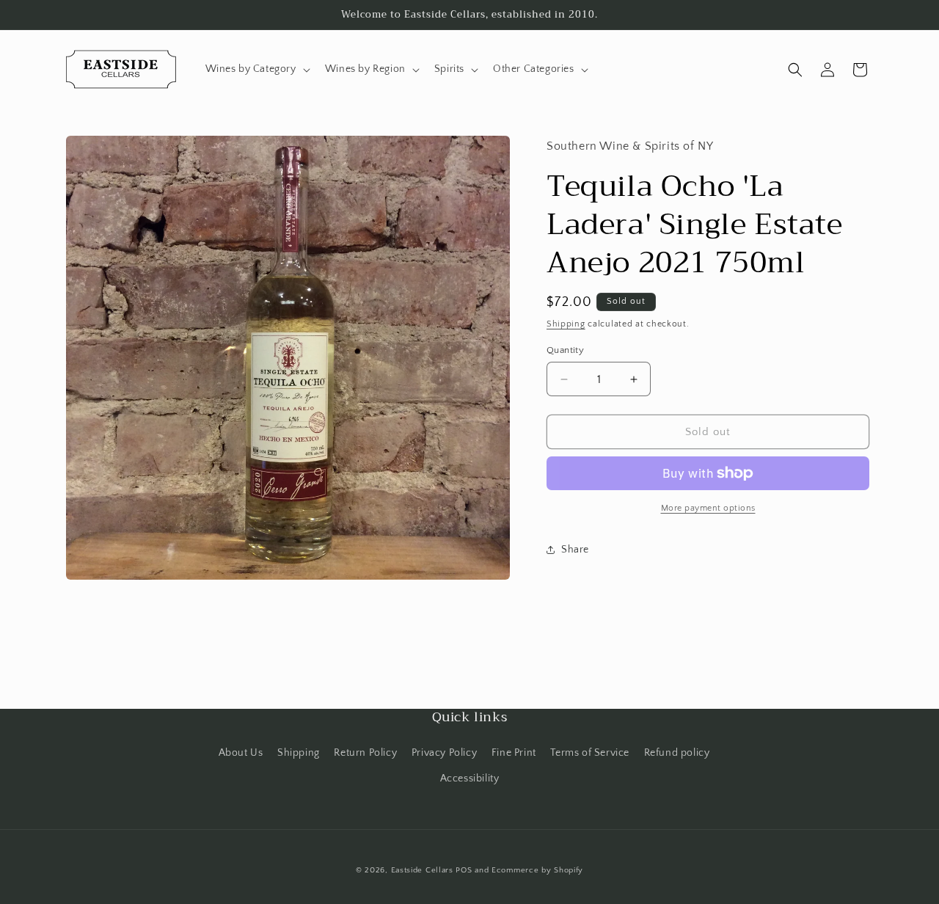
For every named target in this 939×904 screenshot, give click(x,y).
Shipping (566, 324)
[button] (256, 69)
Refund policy (677, 753)
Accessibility (470, 778)
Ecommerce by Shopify (537, 870)
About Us (241, 753)
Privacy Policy (444, 753)
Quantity (565, 350)
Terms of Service (589, 753)
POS (464, 870)
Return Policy (365, 753)
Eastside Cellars (422, 870)
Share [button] (575, 549)
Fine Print (514, 753)
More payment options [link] (708, 508)
